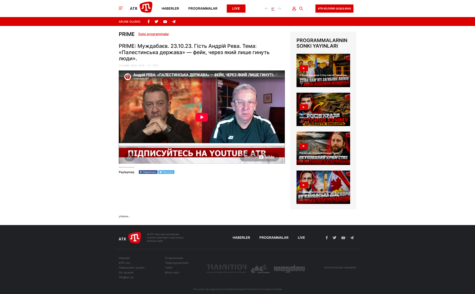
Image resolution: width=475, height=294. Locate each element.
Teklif (168, 267)
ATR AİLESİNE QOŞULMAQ (334, 8)
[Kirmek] (294, 8)
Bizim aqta (172, 272)
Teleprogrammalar (177, 263)
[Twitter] (166, 172)
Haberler (170, 8)
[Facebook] (148, 172)
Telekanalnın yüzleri (131, 267)
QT (272, 8)
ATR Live (124, 263)
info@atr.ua (126, 277)
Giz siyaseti (126, 272)
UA (266, 8)
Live (236, 8)
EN (279, 8)
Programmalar (202, 8)
